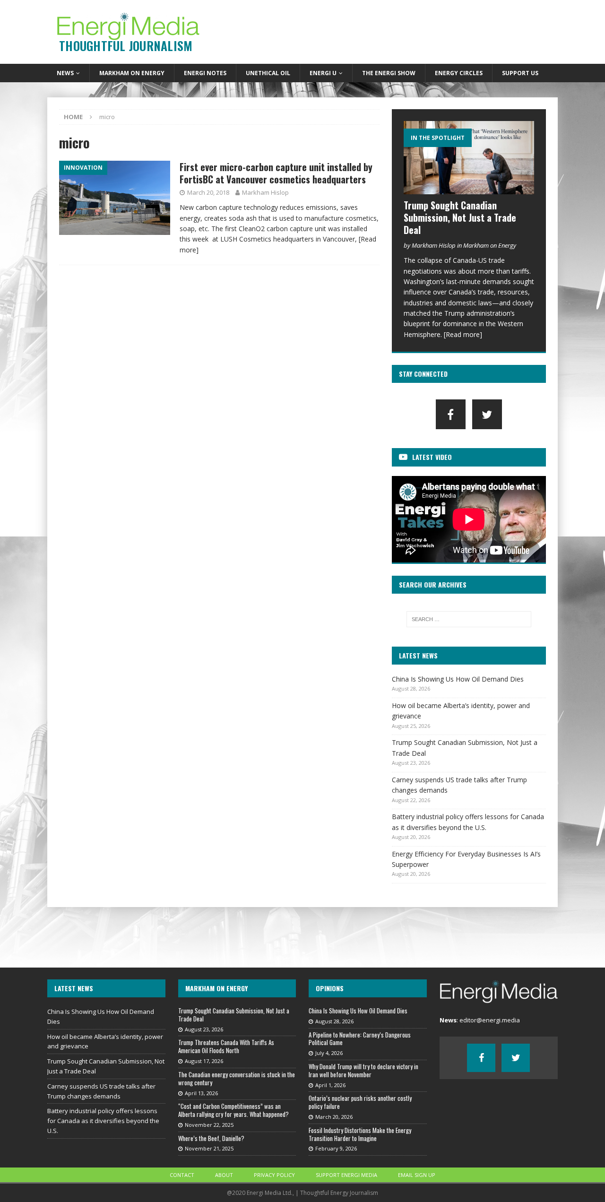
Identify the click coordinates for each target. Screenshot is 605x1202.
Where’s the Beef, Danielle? (211, 1138)
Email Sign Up (416, 1174)
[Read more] (463, 334)
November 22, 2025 (209, 1124)
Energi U (323, 73)
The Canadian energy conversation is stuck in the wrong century (236, 1078)
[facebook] (451, 414)
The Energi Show (388, 73)
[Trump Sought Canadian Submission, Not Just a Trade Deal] (469, 157)
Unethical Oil (268, 73)
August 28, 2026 (334, 1021)
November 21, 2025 (209, 1148)
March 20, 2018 (208, 192)
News (65, 73)
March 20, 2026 (334, 1116)
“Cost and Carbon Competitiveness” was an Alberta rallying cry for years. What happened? (233, 1110)
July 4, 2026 (329, 1052)
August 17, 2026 (204, 1060)
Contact (182, 1174)
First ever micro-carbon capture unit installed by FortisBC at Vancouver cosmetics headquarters (276, 173)
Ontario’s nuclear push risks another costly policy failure (360, 1102)
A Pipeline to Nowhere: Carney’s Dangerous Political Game (360, 1038)
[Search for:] (468, 619)
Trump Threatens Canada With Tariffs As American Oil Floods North (226, 1046)
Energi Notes (205, 73)
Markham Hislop (265, 192)
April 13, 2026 (201, 1093)
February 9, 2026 (336, 1148)
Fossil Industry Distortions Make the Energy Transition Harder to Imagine (360, 1134)
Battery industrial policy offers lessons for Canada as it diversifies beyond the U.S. (103, 1121)
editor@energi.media (489, 1020)
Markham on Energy (131, 73)
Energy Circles (459, 73)
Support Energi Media (346, 1174)
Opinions (330, 988)
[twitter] (487, 414)
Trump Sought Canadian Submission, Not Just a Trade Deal (460, 217)
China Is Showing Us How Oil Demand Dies (458, 679)
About (224, 1174)
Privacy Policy (274, 1174)
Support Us (520, 73)
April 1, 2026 (330, 1085)
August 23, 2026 (204, 1029)
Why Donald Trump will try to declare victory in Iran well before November (363, 1070)
